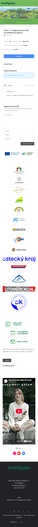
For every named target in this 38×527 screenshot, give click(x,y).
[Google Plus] (23, 511)
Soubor (9, 20)
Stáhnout (19, 56)
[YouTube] (19, 453)
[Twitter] (18, 511)
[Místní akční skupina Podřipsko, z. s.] (8, 3)
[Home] (4, 20)
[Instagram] (14, 453)
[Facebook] (23, 453)
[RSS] (27, 511)
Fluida (18, 522)
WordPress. (24, 522)
